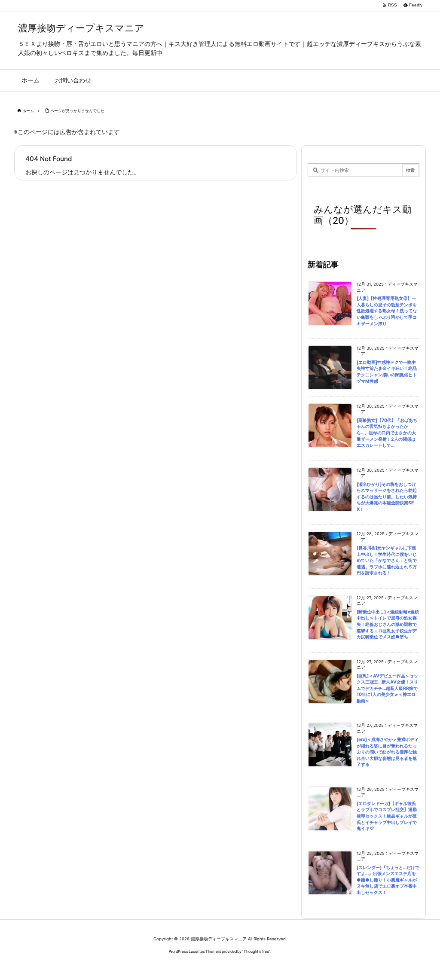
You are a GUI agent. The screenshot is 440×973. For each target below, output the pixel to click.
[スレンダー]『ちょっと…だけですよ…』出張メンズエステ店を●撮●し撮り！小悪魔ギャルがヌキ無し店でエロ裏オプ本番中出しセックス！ (388, 880)
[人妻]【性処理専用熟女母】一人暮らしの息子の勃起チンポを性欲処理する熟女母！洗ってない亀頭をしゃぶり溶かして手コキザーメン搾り (387, 311)
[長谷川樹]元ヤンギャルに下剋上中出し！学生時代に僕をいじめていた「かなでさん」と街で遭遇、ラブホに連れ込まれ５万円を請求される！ (387, 560)
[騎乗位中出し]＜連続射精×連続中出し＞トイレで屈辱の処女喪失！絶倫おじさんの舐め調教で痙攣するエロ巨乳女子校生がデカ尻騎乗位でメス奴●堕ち (388, 624)
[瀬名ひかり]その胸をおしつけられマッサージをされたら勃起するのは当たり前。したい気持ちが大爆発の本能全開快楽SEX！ (387, 497)
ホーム (28, 110)
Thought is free (256, 951)
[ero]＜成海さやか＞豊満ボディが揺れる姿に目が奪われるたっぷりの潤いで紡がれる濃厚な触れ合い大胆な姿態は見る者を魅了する (388, 752)
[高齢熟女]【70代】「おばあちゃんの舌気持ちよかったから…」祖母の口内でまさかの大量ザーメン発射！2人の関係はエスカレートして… (387, 433)
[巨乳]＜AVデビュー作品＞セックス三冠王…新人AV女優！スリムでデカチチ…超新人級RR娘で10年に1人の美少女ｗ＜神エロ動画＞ (387, 688)
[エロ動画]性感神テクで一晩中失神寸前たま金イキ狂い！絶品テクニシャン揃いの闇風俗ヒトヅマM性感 (387, 372)
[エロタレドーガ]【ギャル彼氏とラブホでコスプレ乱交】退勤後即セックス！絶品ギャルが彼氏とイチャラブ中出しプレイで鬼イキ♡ (387, 816)
